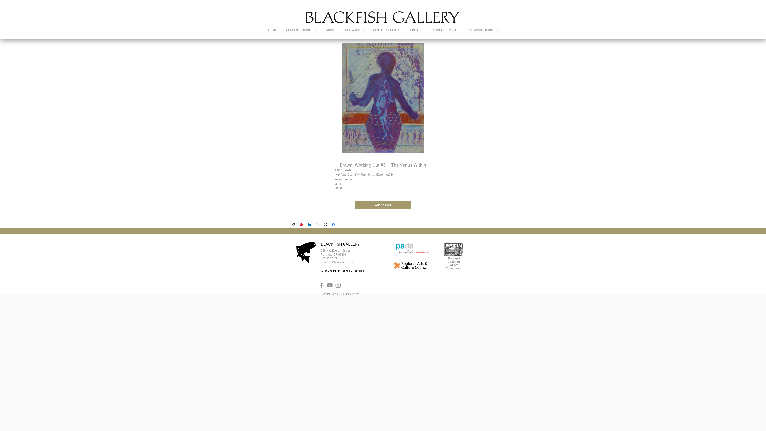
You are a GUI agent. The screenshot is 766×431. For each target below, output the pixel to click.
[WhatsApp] (317, 224)
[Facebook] (333, 224)
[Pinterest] (301, 224)
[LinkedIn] (309, 224)
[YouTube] (329, 285)
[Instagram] (338, 285)
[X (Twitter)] (325, 224)
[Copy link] (293, 224)
